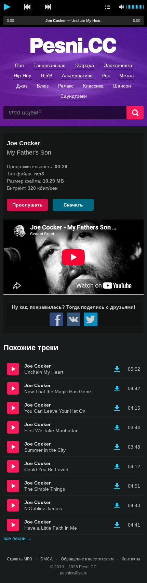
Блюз (43, 86)
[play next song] (48, 7)
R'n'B (46, 75)
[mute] (121, 6)
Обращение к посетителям (87, 559)
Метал (126, 75)
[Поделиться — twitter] (90, 319)
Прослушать (27, 205)
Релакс (66, 86)
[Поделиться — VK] (73, 319)
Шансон (122, 86)
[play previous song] (27, 7)
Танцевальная (50, 65)
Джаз (21, 86)
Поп (19, 65)
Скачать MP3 (19, 559)
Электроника (118, 65)
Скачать (73, 205)
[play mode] (107, 6)
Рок (106, 75)
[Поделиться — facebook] (56, 319)
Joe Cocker (37, 366)
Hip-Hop (22, 75)
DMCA (46, 559)
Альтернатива (77, 75)
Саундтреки (74, 96)
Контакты (131, 559)
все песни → (17, 538)
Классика (93, 86)
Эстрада (84, 65)
